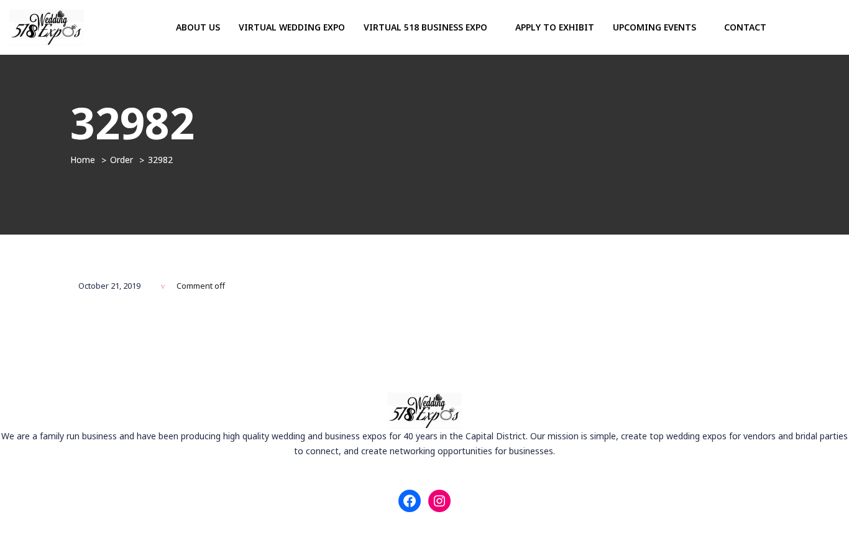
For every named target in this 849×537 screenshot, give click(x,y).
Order (121, 160)
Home (82, 160)
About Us (198, 27)
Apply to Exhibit (554, 27)
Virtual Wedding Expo (292, 27)
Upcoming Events (656, 27)
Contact (745, 27)
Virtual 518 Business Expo (427, 27)
